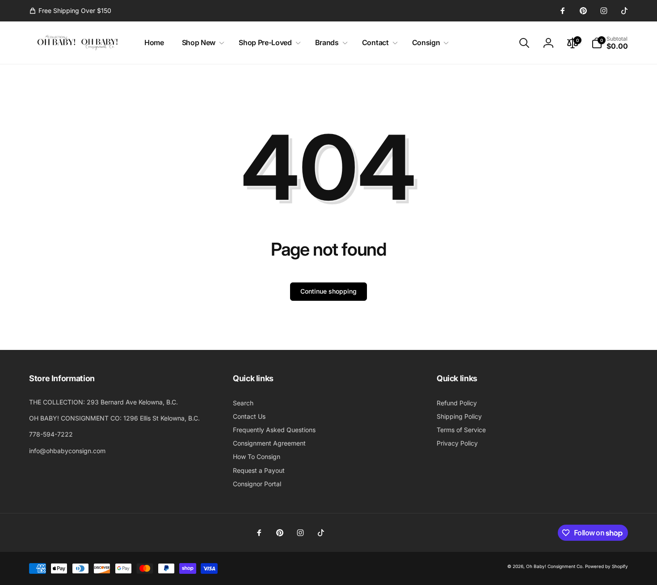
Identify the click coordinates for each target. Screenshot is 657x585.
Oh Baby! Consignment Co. (555, 566)
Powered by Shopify (606, 566)
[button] (201, 42)
